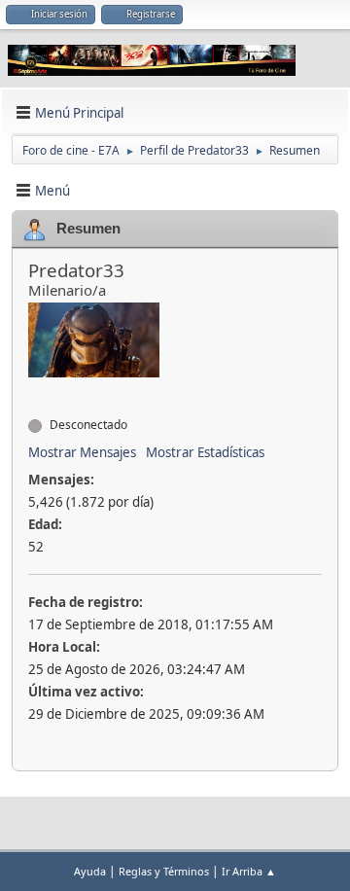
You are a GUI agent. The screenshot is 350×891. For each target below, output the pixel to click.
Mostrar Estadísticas (205, 452)
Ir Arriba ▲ (249, 871)
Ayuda (90, 871)
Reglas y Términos (164, 871)
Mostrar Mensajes (82, 452)
